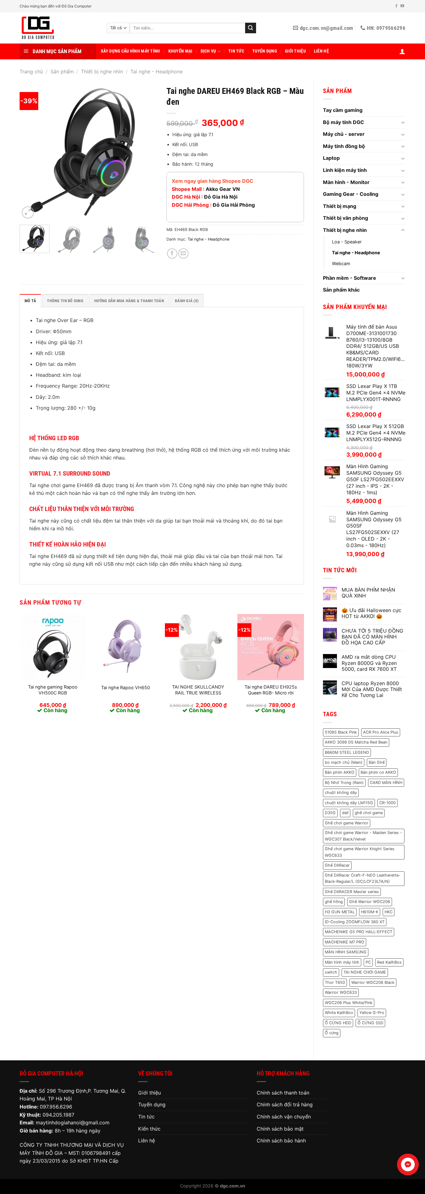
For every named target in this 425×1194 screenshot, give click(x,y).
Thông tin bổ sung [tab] (65, 300)
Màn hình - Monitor (346, 182)
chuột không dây (341, 792)
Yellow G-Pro (371, 1012)
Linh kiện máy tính (345, 170)
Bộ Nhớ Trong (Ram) (344, 782)
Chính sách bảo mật (280, 1129)
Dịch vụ (208, 51)
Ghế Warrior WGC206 (369, 901)
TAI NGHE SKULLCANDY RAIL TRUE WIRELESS (198, 689)
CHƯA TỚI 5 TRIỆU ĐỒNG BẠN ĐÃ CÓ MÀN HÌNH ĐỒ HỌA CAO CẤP (372, 637)
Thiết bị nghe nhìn (102, 71)
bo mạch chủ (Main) (343, 762)
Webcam (341, 263)
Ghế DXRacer (337, 865)
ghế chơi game (369, 812)
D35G (330, 812)
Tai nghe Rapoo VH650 (125, 687)
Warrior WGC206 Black (373, 982)
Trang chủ (31, 71)
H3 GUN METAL (340, 912)
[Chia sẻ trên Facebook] (172, 253)
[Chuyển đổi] (402, 122)
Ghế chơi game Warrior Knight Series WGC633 (360, 851)
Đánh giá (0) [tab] (186, 300)
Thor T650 (335, 982)
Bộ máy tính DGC (343, 122)
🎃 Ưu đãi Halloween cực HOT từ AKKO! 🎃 (371, 613)
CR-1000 (387, 802)
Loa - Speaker (347, 241)
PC (368, 962)
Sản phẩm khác (341, 290)
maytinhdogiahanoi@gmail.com (73, 1122)
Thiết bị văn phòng (345, 218)
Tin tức (236, 51)
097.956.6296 (56, 1107)
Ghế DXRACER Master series (352, 891)
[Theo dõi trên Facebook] (396, 6)
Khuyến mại (180, 51)
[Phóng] (28, 212)
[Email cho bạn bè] (183, 253)
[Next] (146, 151)
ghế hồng (334, 901)
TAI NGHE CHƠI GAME (364, 972)
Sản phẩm (62, 71)
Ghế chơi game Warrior (346, 823)
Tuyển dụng (264, 51)
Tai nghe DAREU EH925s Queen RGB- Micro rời (271, 689)
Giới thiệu (295, 51)
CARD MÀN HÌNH (386, 782)
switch (331, 972)
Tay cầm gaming (342, 110)
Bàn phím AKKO (339, 772)
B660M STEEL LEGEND (347, 752)
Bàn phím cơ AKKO (378, 772)
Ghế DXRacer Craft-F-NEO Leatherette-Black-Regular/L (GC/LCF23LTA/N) (362, 878)
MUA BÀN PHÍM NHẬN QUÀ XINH (368, 593)
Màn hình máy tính (342, 962)
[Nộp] (250, 28)
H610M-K (369, 912)
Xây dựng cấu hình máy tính (130, 51)
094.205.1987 (58, 1115)
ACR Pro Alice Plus (380, 732)
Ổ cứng (332, 1032)
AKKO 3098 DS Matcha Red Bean (356, 742)
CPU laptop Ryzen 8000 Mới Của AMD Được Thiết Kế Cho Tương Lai (372, 689)
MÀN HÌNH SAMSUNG (346, 952)
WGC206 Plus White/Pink (348, 1002)
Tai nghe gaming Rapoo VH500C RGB (52, 689)
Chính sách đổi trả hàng (285, 1104)
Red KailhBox (389, 962)
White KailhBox (339, 1012)
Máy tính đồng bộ (344, 146)
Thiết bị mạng (339, 206)
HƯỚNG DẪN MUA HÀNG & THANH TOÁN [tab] (129, 300)
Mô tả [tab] (30, 300)
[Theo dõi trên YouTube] (402, 6)
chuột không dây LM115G (349, 802)
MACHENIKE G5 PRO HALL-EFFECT (358, 931)
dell (345, 812)
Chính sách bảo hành (281, 1140)
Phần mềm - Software (349, 278)
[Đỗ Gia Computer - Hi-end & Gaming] (58, 28)
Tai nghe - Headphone (156, 71)
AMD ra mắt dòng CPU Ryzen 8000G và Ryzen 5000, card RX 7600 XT (369, 663)
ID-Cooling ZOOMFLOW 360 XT (355, 922)
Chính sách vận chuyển (284, 1116)
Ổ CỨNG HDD (338, 1023)
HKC (389, 912)
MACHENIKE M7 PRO (344, 942)
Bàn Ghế (377, 762)
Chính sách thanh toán (283, 1093)
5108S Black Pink (341, 732)
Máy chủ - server (344, 134)
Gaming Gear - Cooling (350, 194)
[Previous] (30, 151)
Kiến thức (149, 1129)
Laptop (331, 158)
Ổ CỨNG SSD (370, 1023)
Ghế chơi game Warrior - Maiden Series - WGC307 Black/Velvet (363, 835)
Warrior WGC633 (341, 992)
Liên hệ (321, 51)
